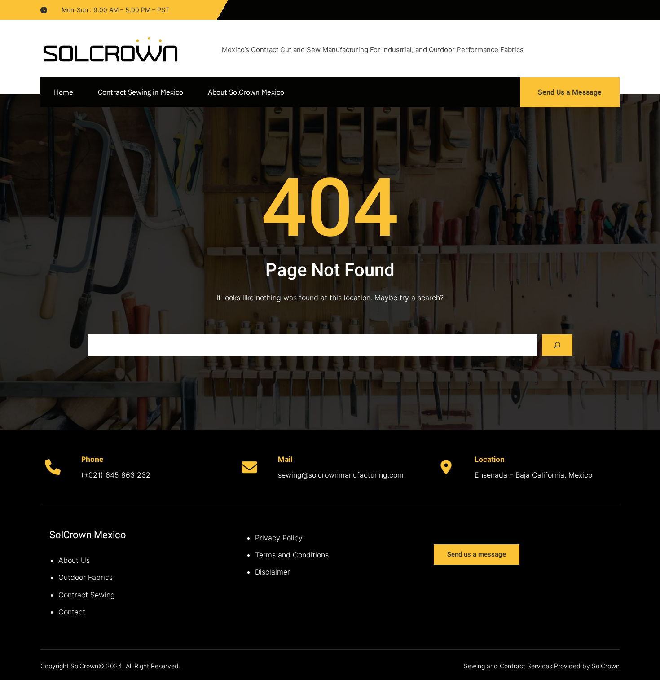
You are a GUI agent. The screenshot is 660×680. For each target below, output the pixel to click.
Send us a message (476, 554)
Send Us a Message (570, 92)
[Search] (557, 345)
